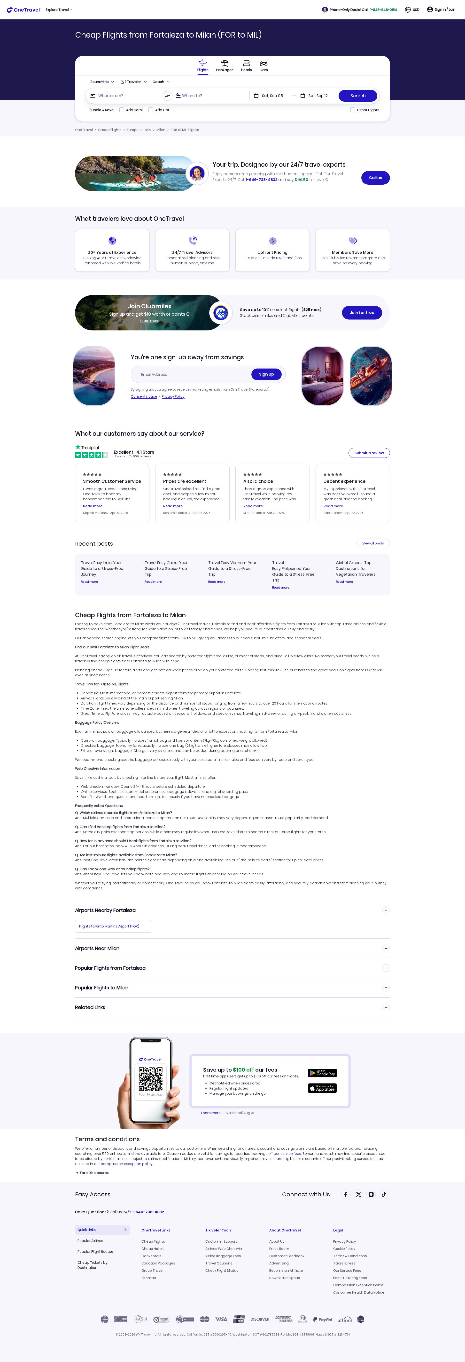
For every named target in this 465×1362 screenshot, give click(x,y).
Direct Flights (368, 109)
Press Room (279, 1248)
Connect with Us (306, 1194)
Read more (89, 582)
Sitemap (148, 1277)
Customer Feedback (286, 1256)
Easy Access (92, 1194)
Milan (160, 129)
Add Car (162, 109)
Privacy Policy (173, 396)
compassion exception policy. (127, 1163)
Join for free (362, 312)
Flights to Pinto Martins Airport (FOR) (109, 926)
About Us (276, 1241)
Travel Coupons (218, 1263)
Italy (147, 129)
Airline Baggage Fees (223, 1256)
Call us (375, 178)
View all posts (373, 543)
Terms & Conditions (350, 1256)
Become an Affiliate (286, 1270)
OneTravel (84, 129)
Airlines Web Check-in (223, 1248)
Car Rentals (151, 1256)
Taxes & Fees (344, 1263)
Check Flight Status (221, 1270)
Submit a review (369, 453)
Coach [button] (158, 81)
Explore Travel (57, 9)
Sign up (266, 374)
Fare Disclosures (94, 1172)
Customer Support (221, 1241)
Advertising (279, 1263)
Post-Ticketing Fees (350, 1277)
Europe (133, 129)
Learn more (149, 320)
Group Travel (152, 1270)
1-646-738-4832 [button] (148, 1212)
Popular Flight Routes (95, 1251)
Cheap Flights (110, 129)
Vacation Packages (158, 1263)
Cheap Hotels (152, 1248)
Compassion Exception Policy (358, 1285)
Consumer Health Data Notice (358, 1292)
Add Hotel (134, 109)
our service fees (287, 1153)
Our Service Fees (347, 1270)
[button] (359, 10)
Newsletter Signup (284, 1277)
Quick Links (87, 1229)
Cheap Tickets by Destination (93, 1265)
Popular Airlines (90, 1240)
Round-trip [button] (100, 81)
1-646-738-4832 (261, 179)
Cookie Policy (344, 1248)
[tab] (203, 65)
